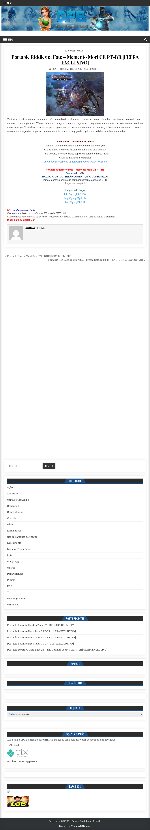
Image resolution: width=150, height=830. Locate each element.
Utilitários (13, 604)
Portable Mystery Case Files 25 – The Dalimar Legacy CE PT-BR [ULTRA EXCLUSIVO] (57, 649)
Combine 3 (13, 506)
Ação (10, 487)
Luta (9, 555)
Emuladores (14, 530)
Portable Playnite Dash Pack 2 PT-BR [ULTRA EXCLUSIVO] (41, 637)
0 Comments (93, 68)
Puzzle (11, 580)
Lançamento (14, 543)
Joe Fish (30, 210)
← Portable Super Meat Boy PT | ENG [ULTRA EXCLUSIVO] (38, 256)
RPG (9, 586)
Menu (9, 3)
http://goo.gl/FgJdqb (75, 198)
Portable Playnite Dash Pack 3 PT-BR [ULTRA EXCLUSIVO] (41, 631)
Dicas (10, 524)
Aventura (12, 493)
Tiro (9, 592)
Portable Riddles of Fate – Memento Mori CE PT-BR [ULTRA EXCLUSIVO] (75, 60)
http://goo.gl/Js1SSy (75, 194)
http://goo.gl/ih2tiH (75, 202)
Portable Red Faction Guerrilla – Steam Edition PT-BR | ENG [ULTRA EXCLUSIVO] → (97, 260)
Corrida (11, 518)
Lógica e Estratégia (18, 549)
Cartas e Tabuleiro (18, 499)
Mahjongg (13, 561)
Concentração (75, 50)
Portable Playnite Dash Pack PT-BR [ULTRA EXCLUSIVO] (40, 643)
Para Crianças (15, 573)
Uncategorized (16, 598)
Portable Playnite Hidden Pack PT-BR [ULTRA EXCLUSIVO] (41, 625)
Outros (11, 567)
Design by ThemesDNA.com (75, 826)
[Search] (145, 39)
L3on (54, 68)
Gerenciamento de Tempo (22, 537)
